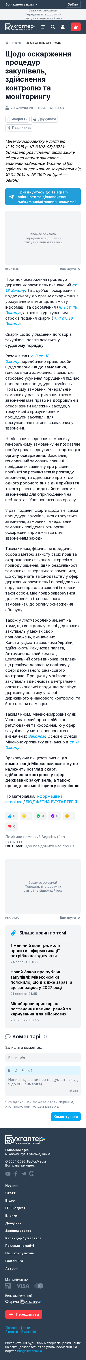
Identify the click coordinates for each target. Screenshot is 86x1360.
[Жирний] (9, 1070)
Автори (11, 1268)
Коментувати (66, 1116)
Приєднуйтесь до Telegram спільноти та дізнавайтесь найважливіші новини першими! (47, 197)
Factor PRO (14, 1261)
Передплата (27, 1314)
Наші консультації (20, 1253)
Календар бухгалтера (23, 1238)
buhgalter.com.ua (29, 1351)
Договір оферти (17, 1328)
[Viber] (31, 1173)
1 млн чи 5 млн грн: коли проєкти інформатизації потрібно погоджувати (35, 950)
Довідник (13, 1223)
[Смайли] (30, 1070)
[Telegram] (23, 1173)
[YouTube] (8, 1173)
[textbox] (43, 1085)
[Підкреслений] (23, 1070)
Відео (10, 1200)
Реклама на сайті (19, 1245)
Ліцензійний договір (20, 1332)
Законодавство (18, 1230)
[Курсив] (16, 1070)
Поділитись (21, 127)
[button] (62, 27)
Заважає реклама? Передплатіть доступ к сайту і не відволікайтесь (43, 14)
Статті (11, 1193)
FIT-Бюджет (15, 1208)
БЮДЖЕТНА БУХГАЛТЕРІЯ (51, 801)
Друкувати (47, 119)
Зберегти (20, 119)
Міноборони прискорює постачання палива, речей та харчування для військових (41, 1008)
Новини (11, 1185)
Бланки (11, 1215)
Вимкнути (68, 269)
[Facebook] (16, 1173)
